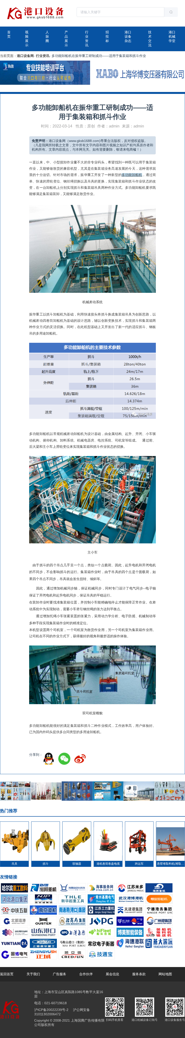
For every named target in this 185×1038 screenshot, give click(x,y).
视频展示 (26, 38)
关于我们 (33, 974)
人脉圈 (47, 36)
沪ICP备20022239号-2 (51, 1010)
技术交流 (150, 38)
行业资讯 (86, 38)
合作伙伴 (86, 974)
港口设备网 (25, 56)
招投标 (107, 36)
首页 (9, 34)
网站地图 (165, 974)
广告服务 (59, 974)
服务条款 (139, 974)
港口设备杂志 (128, 36)
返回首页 (6, 974)
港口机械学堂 (172, 36)
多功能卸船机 (132, 175)
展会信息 (112, 974)
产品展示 (66, 38)
